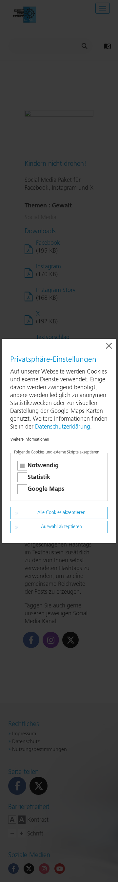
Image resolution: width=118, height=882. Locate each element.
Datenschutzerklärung (62, 427)
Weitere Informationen (29, 440)
